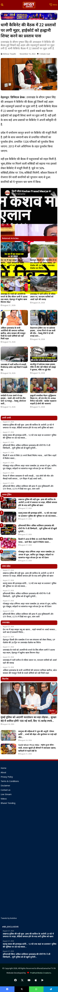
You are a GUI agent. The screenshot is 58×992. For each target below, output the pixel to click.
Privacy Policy (7, 777)
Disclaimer (5, 786)
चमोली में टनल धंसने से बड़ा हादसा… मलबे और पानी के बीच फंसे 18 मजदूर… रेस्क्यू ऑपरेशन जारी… (13, 399)
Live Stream (6, 794)
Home (3, 768)
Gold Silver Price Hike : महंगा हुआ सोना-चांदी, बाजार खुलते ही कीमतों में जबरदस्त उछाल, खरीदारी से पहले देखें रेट (37, 748)
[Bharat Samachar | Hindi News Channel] (29, 5)
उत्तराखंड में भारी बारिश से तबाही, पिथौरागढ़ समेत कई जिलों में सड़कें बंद (14, 367)
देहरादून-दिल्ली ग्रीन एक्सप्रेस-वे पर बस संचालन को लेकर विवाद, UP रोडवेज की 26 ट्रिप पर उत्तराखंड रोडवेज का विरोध (43, 264)
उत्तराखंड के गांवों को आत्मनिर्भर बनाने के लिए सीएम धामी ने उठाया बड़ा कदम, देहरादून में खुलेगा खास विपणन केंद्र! (14, 298)
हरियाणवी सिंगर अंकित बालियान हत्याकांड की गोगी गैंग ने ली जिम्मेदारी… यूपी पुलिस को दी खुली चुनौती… (37, 528)
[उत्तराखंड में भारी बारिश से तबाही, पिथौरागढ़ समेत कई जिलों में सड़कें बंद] (14, 354)
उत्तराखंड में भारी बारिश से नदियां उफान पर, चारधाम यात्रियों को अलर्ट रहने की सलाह (42, 297)
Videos (4, 799)
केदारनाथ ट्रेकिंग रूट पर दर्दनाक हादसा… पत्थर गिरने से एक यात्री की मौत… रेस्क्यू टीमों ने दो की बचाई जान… (42, 332)
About (3, 772)
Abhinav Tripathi (9, 54)
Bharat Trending (8, 803)
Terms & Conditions (10, 781)
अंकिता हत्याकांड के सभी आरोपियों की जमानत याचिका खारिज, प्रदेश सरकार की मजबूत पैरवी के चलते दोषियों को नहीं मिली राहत (13, 333)
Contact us (5, 790)
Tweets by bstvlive (9, 918)
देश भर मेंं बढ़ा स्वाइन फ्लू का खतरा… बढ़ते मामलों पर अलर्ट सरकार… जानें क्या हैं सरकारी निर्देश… (12, 264)
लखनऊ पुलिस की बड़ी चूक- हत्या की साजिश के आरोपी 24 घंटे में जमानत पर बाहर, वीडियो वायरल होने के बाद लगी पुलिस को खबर (37, 502)
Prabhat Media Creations (40, 973)
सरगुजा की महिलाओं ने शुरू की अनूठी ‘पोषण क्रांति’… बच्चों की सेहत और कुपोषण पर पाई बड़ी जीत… (37, 734)
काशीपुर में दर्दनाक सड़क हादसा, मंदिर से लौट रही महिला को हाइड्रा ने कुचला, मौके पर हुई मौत (43, 367)
